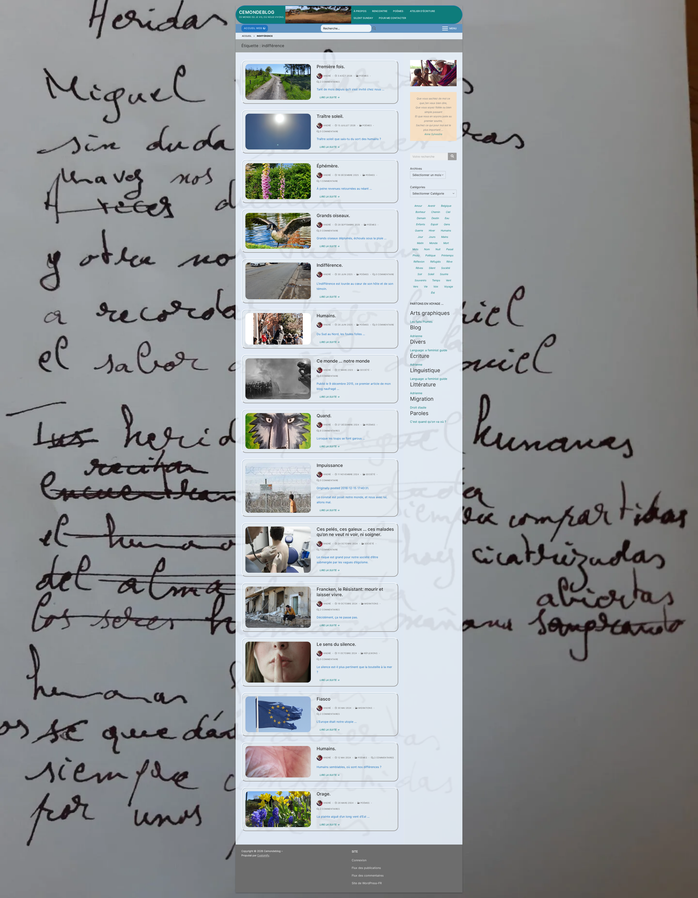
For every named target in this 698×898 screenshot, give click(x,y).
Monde (433, 243)
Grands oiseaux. (333, 215)
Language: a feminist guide (428, 350)
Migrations (371, 603)
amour (418, 205)
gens (447, 224)
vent (448, 280)
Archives (416, 168)
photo (416, 255)
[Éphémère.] (278, 181)
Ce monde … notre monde (343, 361)
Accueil (247, 36)
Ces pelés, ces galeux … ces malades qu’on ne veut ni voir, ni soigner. (355, 532)
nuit (438, 249)
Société (364, 370)
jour (420, 236)
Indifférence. (330, 265)
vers (415, 286)
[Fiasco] (278, 714)
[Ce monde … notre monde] (278, 378)
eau (447, 218)
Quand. (324, 415)
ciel (448, 211)
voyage (448, 286)
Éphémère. (328, 166)
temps (436, 280)
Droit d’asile (418, 407)
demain (421, 218)
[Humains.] (278, 329)
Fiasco (323, 699)
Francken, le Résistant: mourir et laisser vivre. (350, 592)
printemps (447, 255)
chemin (435, 211)
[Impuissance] (278, 488)
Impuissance (330, 465)
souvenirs (420, 280)
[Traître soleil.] (278, 131)
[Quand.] (278, 431)
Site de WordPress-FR (367, 883)
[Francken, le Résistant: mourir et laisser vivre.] (278, 607)
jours (432, 236)
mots (415, 249)
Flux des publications (366, 868)
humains (446, 230)
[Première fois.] (278, 82)
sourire (444, 274)
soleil (431, 274)
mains (444, 236)
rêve (449, 261)
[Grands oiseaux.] (278, 231)
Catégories (417, 187)
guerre (419, 230)
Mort (446, 243)
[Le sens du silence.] (278, 662)
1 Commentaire (328, 181)
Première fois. (331, 66)
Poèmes (363, 76)
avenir (431, 205)
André (327, 76)
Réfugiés (435, 261)
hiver (432, 230)
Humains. (326, 315)
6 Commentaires (329, 430)
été (433, 292)
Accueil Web (253, 28)
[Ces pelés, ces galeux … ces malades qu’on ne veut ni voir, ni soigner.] (278, 550)
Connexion (359, 860)
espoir (434, 224)
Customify (263, 855)
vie (426, 286)
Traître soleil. (330, 116)
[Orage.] (278, 809)
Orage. (324, 794)
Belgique (446, 205)
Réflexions (370, 653)
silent (432, 267)
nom (427, 249)
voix (435, 286)
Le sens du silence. (336, 644)
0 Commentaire (328, 131)
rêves (419, 267)
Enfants (420, 224)
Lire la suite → (330, 97)
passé (449, 249)
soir (420, 274)
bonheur (420, 211)
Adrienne (416, 336)
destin (435, 218)
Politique (430, 255)
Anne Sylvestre (433, 134)
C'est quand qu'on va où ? (428, 421)
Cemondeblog (256, 12)
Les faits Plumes (421, 321)
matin (420, 243)
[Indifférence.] (278, 281)
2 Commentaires (329, 82)
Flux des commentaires (368, 875)
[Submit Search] (374, 28)
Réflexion (419, 261)
